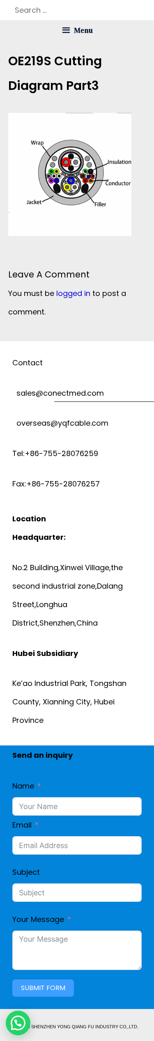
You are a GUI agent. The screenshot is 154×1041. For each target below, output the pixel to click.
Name (23, 786)
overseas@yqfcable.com (60, 423)
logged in (73, 293)
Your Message (38, 919)
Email (22, 825)
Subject (26, 872)
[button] (18, 1023)
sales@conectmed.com (58, 393)
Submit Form (43, 988)
